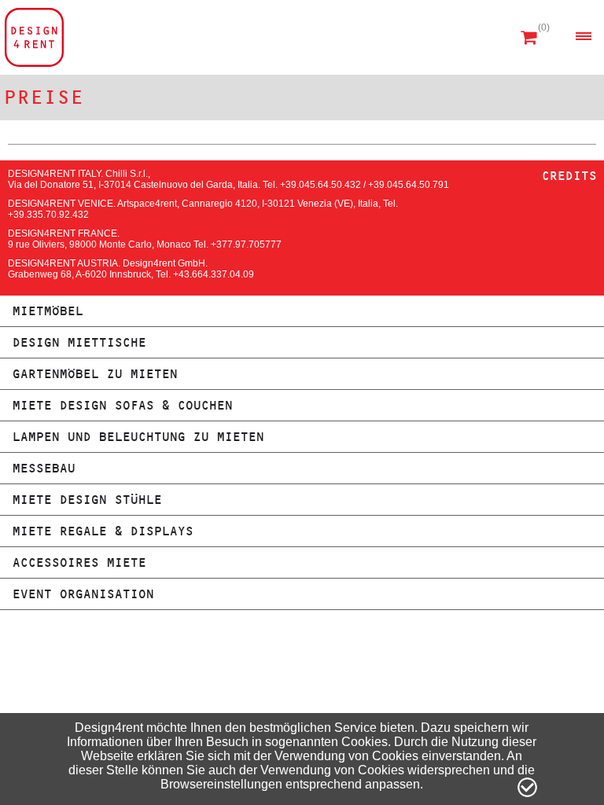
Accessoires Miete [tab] (78, 562)
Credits (568, 175)
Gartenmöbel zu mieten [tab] (94, 373)
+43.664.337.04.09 (213, 274)
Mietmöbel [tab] (47, 310)
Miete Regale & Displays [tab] (102, 531)
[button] (583, 36)
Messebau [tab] (43, 468)
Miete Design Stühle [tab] (86, 499)
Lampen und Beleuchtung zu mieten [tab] (137, 436)
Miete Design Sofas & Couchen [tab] (122, 405)
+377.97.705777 (246, 244)
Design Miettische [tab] (78, 342)
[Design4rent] (34, 37)
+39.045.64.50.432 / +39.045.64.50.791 (364, 184)
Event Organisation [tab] (82, 593)
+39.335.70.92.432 (48, 214)
